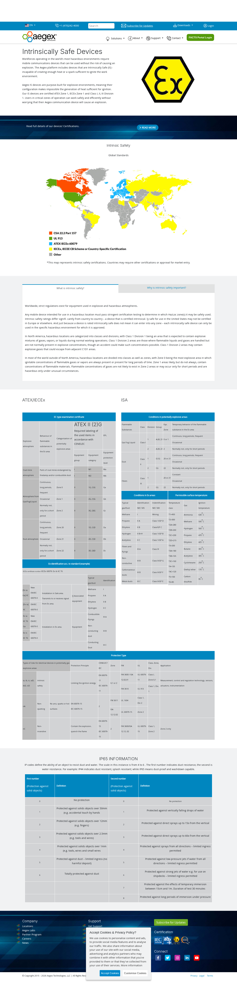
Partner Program (31, 934)
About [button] (136, 38)
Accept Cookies (110, 973)
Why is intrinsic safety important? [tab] (166, 287)
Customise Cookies (135, 973)
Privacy (194, 975)
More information (131, 965)
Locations (27, 926)
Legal (201, 975)
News (25, 942)
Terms (210, 975)
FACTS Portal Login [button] (200, 37)
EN (31, 25)
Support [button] (155, 38)
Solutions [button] (116, 38)
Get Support (95, 926)
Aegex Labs (28, 930)
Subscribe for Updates (171, 922)
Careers (26, 938)
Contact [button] (176, 38)
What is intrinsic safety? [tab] (70, 288)
